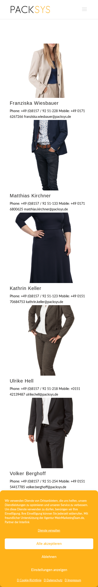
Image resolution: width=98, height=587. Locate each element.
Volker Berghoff (28, 473)
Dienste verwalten (49, 530)
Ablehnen (49, 557)
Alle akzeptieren (49, 544)
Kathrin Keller (25, 288)
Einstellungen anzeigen (49, 570)
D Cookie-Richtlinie (29, 580)
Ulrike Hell (22, 380)
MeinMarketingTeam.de (69, 518)
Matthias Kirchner (30, 195)
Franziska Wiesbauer (34, 103)
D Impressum (73, 580)
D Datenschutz (53, 580)
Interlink (24, 522)
